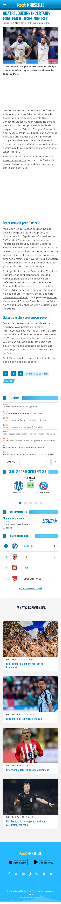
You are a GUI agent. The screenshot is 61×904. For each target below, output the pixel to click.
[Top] (52, 897)
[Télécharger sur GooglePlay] (44, 865)
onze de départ (26, 361)
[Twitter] (5, 373)
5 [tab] (41, 503)
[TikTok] (30, 874)
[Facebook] (13, 373)
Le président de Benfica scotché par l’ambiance (25, 665)
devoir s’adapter (12, 164)
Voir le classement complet (30, 588)
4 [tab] (35, 503)
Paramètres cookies (30, 897)
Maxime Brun (43, 23)
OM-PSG (9, 381)
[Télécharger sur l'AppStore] (17, 865)
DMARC (30, 894)
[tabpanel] (30, 487)
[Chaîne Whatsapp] (36, 874)
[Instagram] (23, 874)
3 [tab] (30, 503)
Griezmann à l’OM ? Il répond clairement (27, 770)
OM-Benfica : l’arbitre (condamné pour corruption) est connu (26, 823)
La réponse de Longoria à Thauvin (24, 719)
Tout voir (11, 461)
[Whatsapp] (20, 373)
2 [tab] (25, 503)
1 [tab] (20, 503)
